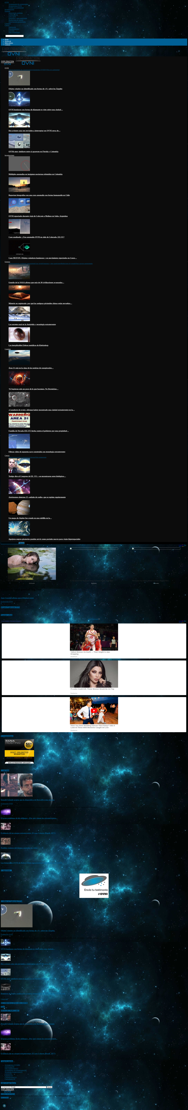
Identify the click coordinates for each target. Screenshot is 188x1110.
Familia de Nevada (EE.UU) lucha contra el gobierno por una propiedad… (39, 431)
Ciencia (7, 25)
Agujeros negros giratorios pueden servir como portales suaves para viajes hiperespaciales (44, 539)
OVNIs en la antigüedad (16, 8)
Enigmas (7, 11)
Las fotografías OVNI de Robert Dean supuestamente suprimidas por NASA (31, 863)
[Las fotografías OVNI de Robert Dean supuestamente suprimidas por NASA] (6, 859)
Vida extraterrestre (14, 32)
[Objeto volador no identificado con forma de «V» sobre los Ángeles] (19, 85)
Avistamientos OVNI (15, 6)
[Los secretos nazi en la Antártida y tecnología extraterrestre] (19, 320)
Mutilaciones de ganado (16, 20)
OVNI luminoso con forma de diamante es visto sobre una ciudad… (36, 110)
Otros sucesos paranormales (17, 22)
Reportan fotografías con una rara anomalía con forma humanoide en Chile (39, 195)
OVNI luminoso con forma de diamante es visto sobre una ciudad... (28, 949)
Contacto (7, 45)
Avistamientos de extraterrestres (18, 4)
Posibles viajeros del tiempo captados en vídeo (19, 848)
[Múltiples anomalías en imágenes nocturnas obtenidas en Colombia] (19, 170)
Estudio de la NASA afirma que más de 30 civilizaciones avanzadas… (36, 282)
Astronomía (12, 27)
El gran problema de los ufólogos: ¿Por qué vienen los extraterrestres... (29, 818)
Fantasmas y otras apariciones (18, 18)
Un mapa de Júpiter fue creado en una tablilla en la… (30, 518)
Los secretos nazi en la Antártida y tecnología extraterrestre (32, 324)
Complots (8, 23)
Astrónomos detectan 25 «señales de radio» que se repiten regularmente (37, 497)
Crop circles (12, 16)
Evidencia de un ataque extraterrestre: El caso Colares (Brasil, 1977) (28, 833)
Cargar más (4, 999)
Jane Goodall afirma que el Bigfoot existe (17, 598)
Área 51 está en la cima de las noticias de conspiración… (31, 368)
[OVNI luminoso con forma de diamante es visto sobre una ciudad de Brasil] (19, 106)
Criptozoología (13, 15)
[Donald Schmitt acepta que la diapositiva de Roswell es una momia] (17, 796)
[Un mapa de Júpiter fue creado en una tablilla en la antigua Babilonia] (19, 514)
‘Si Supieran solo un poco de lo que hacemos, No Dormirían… (33, 389)
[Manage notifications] (4, 1105)
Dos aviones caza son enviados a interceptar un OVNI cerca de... (26, 964)
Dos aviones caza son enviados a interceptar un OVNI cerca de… (34, 131)
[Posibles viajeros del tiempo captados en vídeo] (6, 844)
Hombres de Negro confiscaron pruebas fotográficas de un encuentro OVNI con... (33, 994)
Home (7, 39)
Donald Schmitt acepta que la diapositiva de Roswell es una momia (27, 800)
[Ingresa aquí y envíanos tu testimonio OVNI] (94, 897)
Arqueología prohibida (16, 13)
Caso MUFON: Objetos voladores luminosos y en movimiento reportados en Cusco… (43, 258)
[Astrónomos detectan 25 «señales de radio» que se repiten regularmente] (19, 493)
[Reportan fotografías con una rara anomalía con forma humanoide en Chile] (19, 191)
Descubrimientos (14, 29)
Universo (11, 30)
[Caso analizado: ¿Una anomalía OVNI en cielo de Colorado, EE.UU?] (19, 233)
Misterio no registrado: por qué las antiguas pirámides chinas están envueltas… (40, 303)
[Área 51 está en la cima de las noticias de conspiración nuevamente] (19, 364)
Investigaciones (9, 9)
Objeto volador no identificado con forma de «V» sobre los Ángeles (35, 89)
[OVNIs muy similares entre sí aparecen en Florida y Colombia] (19, 148)
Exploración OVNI (7, 601)
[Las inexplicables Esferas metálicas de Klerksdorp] (19, 341)
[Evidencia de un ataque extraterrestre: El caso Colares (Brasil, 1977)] (6, 829)
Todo (10, 70)
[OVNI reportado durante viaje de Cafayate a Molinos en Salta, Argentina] (19, 212)
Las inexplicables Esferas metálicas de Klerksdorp (28, 345)
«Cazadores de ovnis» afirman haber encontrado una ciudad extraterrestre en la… (42, 410)
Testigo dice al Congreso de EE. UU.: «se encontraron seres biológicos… (37, 476)
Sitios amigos (9, 43)
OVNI (7, 2)
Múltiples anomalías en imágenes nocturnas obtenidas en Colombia (35, 174)
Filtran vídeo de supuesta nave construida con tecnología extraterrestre (37, 452)
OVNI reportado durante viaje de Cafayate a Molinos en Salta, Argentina (38, 216)
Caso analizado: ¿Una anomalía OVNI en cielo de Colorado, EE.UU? (36, 237)
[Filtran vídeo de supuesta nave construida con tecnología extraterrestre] (19, 448)
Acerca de (8, 41)
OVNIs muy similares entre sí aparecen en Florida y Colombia (33, 151)
